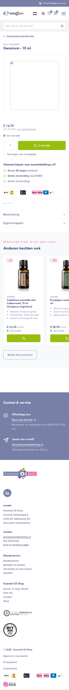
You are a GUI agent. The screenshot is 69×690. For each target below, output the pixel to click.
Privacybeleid (10, 662)
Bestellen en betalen (14, 565)
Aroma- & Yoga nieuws (15, 589)
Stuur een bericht (22, 419)
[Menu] (64, 13)
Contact (7, 597)
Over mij (7, 593)
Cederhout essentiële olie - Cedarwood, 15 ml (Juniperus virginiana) (22, 301)
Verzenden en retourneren (17, 569)
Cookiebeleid (10, 668)
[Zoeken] (62, 26)
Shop (6, 601)
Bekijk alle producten (20, 355)
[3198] (24, 338)
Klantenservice (11, 561)
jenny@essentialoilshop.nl (27, 444)
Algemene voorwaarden (15, 656)
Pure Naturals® (11, 44)
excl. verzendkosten (26, 129)
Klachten (8, 573)
